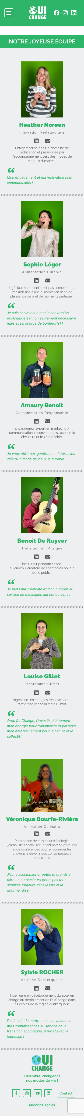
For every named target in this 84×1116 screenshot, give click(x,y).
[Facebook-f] (16, 1093)
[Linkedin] (74, 13)
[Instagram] (65, 13)
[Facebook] (56, 13)
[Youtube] (38, 1093)
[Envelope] (48, 141)
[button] (8, 12)
